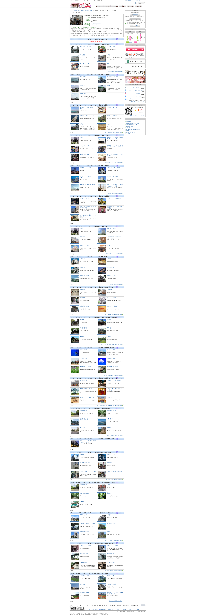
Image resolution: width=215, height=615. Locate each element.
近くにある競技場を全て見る (115, 601)
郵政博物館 (82, 289)
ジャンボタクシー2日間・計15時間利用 (135, 90)
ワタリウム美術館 (111, 297)
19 (130, 38)
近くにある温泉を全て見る (116, 284)
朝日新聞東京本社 (111, 523)
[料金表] (122, 6)
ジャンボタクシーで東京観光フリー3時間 (135, 93)
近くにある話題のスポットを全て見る (113, 132)
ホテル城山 (82, 258)
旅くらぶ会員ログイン (135, 15)
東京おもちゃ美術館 (112, 306)
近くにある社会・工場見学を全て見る (113, 540)
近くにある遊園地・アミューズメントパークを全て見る (109, 405)
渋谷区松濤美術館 (84, 306)
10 (127, 37)
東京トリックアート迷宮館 (87, 397)
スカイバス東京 (111, 46)
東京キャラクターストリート (114, 124)
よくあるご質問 (129, 126)
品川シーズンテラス (112, 228)
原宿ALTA (82, 237)
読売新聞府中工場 (84, 532)
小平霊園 (109, 336)
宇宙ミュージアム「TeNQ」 (114, 380)
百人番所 (82, 336)
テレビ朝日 (82, 55)
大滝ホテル (82, 267)
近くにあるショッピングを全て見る (114, 253)
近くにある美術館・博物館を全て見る (113, 314)
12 (130, 37)
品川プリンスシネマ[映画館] (114, 471)
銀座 (91, 10)
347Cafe (82, 501)
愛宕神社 (109, 328)
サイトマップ (137, 0)
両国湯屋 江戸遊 (84, 198)
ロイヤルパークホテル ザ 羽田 (88, 184)
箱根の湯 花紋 (111, 275)
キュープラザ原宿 (84, 245)
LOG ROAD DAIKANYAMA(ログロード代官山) (115, 237)
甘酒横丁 (109, 493)
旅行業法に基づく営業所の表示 (133, 129)
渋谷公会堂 (82, 76)
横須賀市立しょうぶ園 (85, 366)
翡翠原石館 (82, 297)
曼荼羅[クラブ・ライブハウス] (88, 471)
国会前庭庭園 (83, 410)
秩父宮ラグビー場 (84, 575)
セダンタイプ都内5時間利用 (132, 87)
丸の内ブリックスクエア (113, 115)
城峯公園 (109, 427)
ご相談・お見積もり (135, 49)
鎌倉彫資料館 (110, 553)
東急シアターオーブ (112, 454)
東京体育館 (82, 584)
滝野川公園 (82, 427)
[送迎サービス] (130, 6)
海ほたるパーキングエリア (87, 115)
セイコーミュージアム (112, 545)
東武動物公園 (83, 358)
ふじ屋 (108, 245)
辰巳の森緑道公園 (111, 410)
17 (127, 38)
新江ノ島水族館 (111, 358)
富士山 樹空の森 (84, 419)
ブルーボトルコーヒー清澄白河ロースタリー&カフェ (115, 138)
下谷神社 (82, 319)
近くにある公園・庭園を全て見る (114, 435)
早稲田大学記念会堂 (112, 584)
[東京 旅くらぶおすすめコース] (99, 6)
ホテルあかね (110, 267)
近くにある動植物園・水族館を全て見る (113, 375)
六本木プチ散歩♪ (130, 99)
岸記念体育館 (110, 575)
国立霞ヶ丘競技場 (84, 592)
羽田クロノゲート (84, 515)
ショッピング (95, 24)
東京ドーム (110, 85)
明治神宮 (109, 319)
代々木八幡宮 (83, 328)
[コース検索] (107, 6)
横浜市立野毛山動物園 (112, 366)
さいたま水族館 (111, 349)
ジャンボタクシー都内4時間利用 (133, 96)
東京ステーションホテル (86, 167)
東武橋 (81, 124)
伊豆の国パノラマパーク (113, 419)
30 (140, 40)
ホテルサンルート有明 (112, 176)
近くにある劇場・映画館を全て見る (114, 479)
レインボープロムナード (86, 46)
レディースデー (140, 42)
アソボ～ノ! (110, 397)
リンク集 (128, 133)
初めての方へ (129, 121)
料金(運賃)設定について (131, 124)
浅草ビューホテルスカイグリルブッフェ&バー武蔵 (115, 185)
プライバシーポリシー (131, 132)
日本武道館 (82, 93)
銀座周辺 (87, 10)
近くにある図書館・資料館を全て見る (113, 570)
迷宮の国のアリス (84, 154)
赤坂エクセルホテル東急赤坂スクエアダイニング (88, 441)
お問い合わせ (129, 127)
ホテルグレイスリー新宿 (113, 167)
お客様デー (131, 42)
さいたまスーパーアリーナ (114, 76)
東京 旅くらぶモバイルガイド (137, 115)
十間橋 (108, 55)
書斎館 (81, 137)
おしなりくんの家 (84, 63)
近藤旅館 (109, 258)
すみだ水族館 (83, 349)
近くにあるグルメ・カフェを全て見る (113, 162)
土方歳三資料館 (111, 562)
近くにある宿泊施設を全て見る (115, 193)
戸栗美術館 (110, 289)
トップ (71, 10)
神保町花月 (82, 454)
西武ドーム (82, 85)
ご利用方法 (128, 0)
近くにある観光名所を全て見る (115, 71)
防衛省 (108, 532)
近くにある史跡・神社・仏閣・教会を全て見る (111, 344)
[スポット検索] (114, 6)
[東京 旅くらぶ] (80, 5)
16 (140, 37)
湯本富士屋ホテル (84, 275)
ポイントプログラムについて (132, 123)
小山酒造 (109, 515)
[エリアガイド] (138, 6)
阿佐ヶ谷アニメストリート (114, 107)
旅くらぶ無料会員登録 (135, 26)
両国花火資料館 (84, 553)
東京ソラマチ (110, 63)
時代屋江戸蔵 (83, 380)
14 (137, 37)
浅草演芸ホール (111, 462)
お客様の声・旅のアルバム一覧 (137, 101)
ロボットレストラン (85, 146)
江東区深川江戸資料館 (85, 545)
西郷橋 (108, 484)
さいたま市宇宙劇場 (85, 462)
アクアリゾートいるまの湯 (114, 198)
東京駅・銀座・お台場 (79, 10)
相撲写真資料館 (84, 562)
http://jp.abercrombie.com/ (96, 23)
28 (137, 40)
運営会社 (128, 130)
